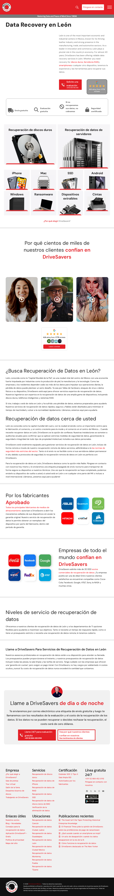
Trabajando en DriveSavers (17, 797)
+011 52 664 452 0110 (94, 778)
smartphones (65, 65)
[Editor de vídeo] (22, 299)
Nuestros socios (12, 820)
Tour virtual (10, 784)
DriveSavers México (34, 884)
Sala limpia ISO (65, 777)
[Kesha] (92, 299)
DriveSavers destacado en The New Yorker (80, 846)
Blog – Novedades (13, 823)
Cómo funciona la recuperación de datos (79, 843)
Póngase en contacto (93, 7)
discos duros (77, 62)
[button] (60, 510)
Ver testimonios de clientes (56, 267)
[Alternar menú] (109, 7)
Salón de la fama (13, 787)
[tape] (97, 203)
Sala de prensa (12, 781)
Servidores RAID (91, 62)
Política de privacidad (15, 840)
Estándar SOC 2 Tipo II (68, 774)
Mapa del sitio (12, 843)
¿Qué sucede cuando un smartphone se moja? (81, 833)
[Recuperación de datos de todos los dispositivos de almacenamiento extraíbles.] (70, 208)
